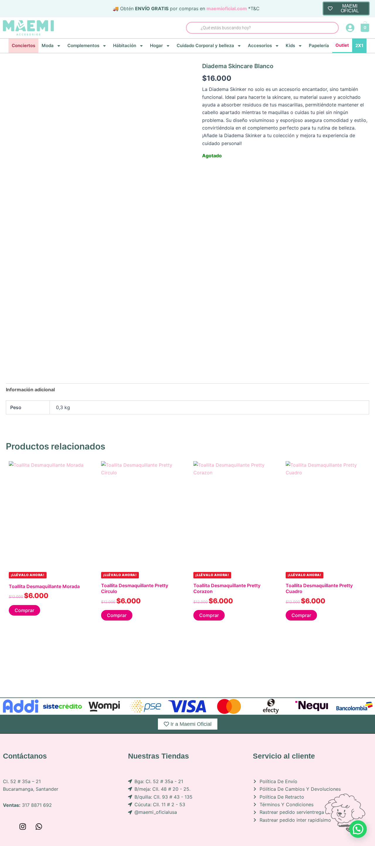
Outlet (342, 45)
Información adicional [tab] (30, 389)
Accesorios (260, 45)
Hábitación (124, 45)
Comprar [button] (24, 610)
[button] (358, 829)
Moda (48, 45)
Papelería (319, 45)
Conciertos (23, 45)
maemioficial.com (227, 8)
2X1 (359, 45)
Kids (290, 45)
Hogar (156, 45)
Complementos (83, 45)
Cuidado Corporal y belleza (205, 45)
